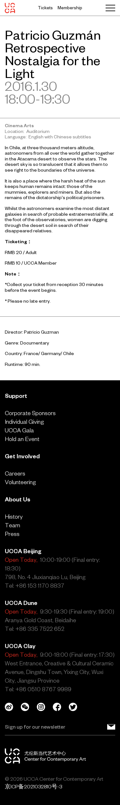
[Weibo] (13, 707)
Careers (15, 473)
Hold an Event (22, 439)
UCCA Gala (19, 430)
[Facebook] (61, 707)
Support (16, 395)
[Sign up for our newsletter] (111, 726)
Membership (70, 7)
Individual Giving (24, 421)
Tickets (45, 7)
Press (12, 533)
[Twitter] (77, 707)
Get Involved (22, 456)
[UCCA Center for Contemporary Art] (10, 8)
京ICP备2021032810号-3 (33, 786)
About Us (17, 499)
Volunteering (20, 482)
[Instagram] (45, 707)
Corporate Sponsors (30, 413)
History (14, 516)
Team (12, 525)
